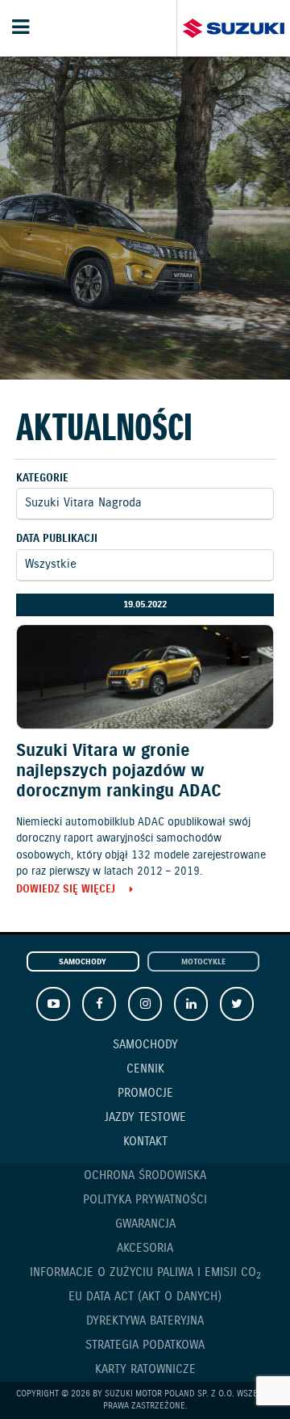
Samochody (82, 962)
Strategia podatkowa (145, 1345)
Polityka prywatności (145, 1200)
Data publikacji (56, 539)
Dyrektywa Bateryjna (145, 1321)
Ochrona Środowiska (145, 1176)
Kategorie (42, 478)
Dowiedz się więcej (65, 890)
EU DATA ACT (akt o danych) (145, 1297)
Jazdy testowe (145, 1118)
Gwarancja (145, 1224)
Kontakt (145, 1142)
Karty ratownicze (145, 1370)
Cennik (145, 1069)
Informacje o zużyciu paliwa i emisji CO (145, 1273)
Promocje (145, 1093)
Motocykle (203, 962)
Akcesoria (145, 1249)
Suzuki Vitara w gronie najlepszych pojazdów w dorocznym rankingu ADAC (119, 771)
